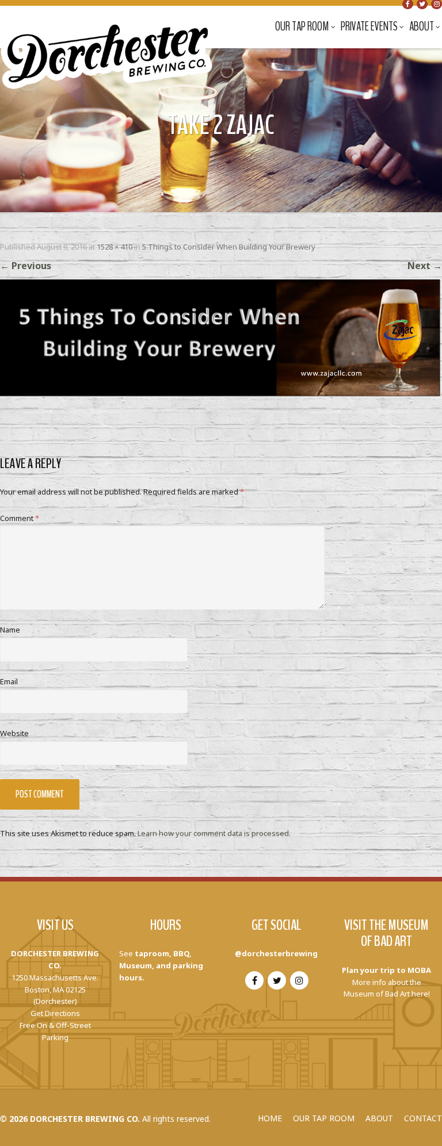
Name (10, 629)
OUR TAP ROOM (324, 1118)
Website (14, 733)
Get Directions (55, 1013)
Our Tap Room (302, 26)
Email (9, 681)
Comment (19, 518)
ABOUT (379, 1118)
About (421, 26)
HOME (270, 1118)
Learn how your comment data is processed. (214, 833)
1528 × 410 (114, 247)
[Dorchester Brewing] (107, 46)
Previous (25, 265)
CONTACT (423, 1118)
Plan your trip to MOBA (386, 970)
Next (424, 265)
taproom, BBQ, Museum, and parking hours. (161, 965)
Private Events (369, 26)
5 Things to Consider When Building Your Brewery (228, 247)
